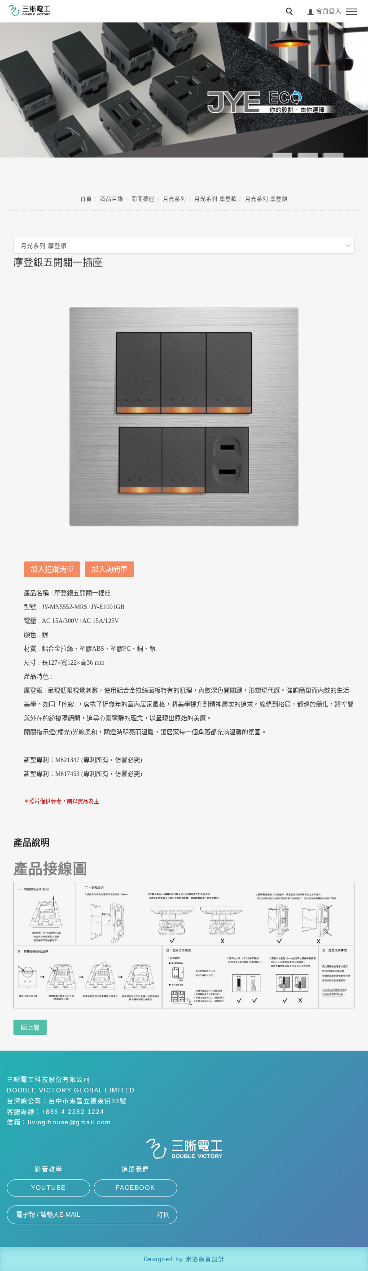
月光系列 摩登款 (215, 199)
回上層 (30, 1027)
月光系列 (174, 199)
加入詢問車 (109, 569)
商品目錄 (111, 199)
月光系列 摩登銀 (266, 199)
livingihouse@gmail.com (69, 1122)
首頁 (86, 199)
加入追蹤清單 (52, 569)
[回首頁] (29, 10)
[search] (291, 12)
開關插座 (143, 199)
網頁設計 (212, 1259)
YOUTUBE (48, 1187)
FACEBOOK (135, 1187)
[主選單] (351, 12)
